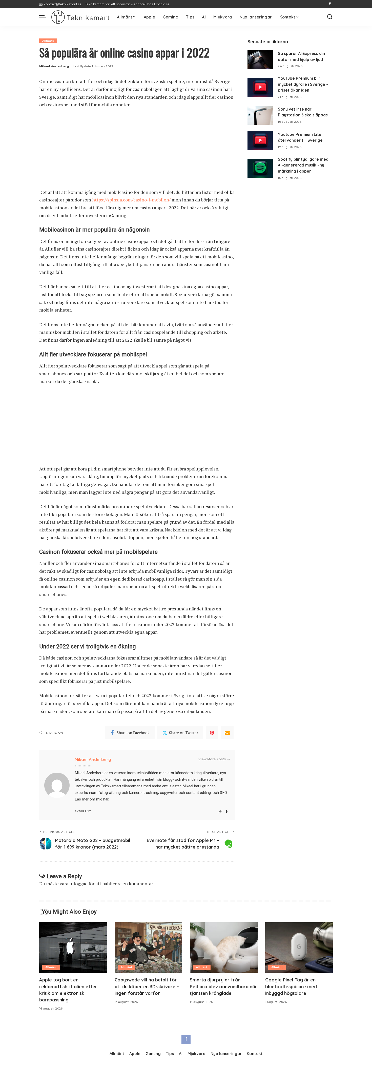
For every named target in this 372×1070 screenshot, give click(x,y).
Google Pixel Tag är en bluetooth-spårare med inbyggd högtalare (291, 986)
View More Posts (212, 759)
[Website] (220, 812)
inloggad (78, 883)
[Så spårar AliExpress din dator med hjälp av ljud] (260, 59)
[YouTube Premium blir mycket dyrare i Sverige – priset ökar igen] (260, 87)
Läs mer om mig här (91, 799)
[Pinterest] (212, 732)
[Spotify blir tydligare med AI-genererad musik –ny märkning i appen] (260, 168)
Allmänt (48, 41)
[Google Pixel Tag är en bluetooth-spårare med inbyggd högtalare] (299, 947)
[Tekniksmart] (80, 17)
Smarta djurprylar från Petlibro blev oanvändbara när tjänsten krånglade (223, 986)
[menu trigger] (45, 17)
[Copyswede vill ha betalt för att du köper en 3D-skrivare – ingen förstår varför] (148, 947)
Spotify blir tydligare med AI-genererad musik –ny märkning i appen (303, 165)
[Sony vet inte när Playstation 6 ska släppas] (260, 115)
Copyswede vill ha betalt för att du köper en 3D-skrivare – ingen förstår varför (147, 986)
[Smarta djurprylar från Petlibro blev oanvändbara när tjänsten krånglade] (224, 947)
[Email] (227, 732)
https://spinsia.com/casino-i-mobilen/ (131, 200)
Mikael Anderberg (54, 66)
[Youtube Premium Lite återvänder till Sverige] (260, 140)
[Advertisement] (137, 150)
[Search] (330, 17)
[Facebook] (330, 4)
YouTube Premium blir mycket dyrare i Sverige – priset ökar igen (303, 84)
